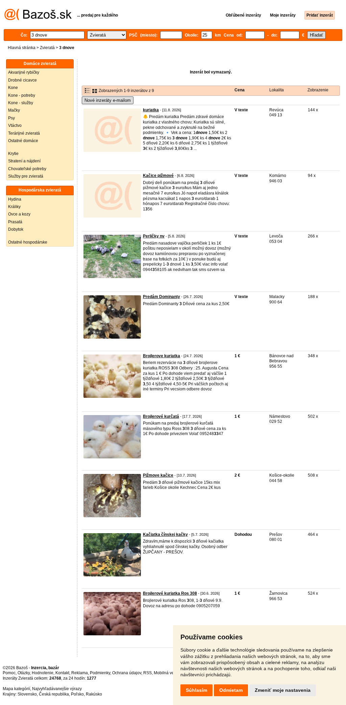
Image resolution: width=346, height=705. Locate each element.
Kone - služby (20, 102)
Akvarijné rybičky (23, 72)
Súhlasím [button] (196, 690)
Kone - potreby (21, 95)
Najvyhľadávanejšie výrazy (57, 688)
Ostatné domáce (23, 140)
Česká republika (54, 694)
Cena (239, 90)
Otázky (24, 672)
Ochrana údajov (126, 672)
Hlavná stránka (21, 47)
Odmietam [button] (231, 690)
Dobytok (15, 229)
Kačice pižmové (158, 175)
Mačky (14, 110)
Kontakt (62, 672)
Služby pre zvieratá (25, 176)
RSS (147, 672)
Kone (13, 87)
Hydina (14, 199)
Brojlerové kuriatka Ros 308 (170, 593)
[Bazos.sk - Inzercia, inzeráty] (38, 19)
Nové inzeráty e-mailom (107, 100)
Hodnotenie (42, 672)
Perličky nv (154, 236)
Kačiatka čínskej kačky (165, 534)
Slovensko (27, 694)
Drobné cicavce (22, 80)
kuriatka (151, 110)
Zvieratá (47, 47)
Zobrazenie (317, 90)
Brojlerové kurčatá (161, 416)
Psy (11, 118)
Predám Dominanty (161, 296)
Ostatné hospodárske (27, 242)
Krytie (13, 153)
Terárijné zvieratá (24, 133)
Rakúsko (94, 694)
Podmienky (100, 672)
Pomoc (9, 672)
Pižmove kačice (158, 475)
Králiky (14, 206)
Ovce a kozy (19, 214)
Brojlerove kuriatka (161, 356)
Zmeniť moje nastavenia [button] (283, 690)
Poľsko (77, 694)
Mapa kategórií (16, 688)
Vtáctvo (15, 125)
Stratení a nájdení (24, 161)
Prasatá (15, 222)
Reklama (79, 672)
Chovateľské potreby (27, 168)
